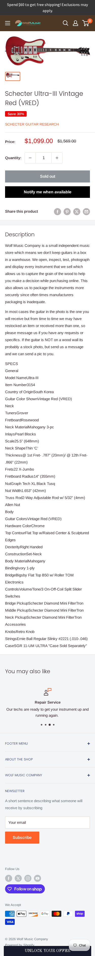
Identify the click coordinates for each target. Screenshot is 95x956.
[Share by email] (86, 211)
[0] (86, 23)
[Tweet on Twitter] (76, 211)
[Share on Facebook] (57, 211)
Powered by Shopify (19, 945)
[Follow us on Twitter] (18, 878)
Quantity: (13, 158)
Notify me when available (47, 192)
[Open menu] (7, 23)
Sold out (47, 176)
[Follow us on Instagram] (27, 878)
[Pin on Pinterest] (67, 211)
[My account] (75, 23)
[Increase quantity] (57, 158)
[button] (47, 951)
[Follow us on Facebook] (8, 878)
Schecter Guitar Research (32, 124)
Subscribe (22, 837)
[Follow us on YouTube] (37, 878)
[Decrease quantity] (30, 158)
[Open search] (65, 23)
